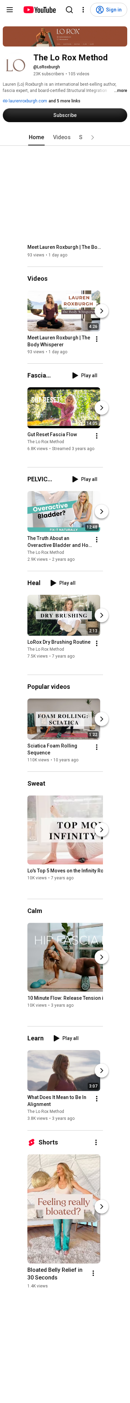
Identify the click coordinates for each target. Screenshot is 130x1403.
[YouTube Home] (39, 9)
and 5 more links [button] (64, 101)
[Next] (102, 311)
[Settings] (83, 10)
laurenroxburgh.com (27, 101)
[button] (92, 137)
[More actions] (97, 339)
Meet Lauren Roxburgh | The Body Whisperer (65, 247)
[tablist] (65, 137)
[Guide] (10, 10)
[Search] (69, 10)
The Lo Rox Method (45, 441)
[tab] (36, 137)
